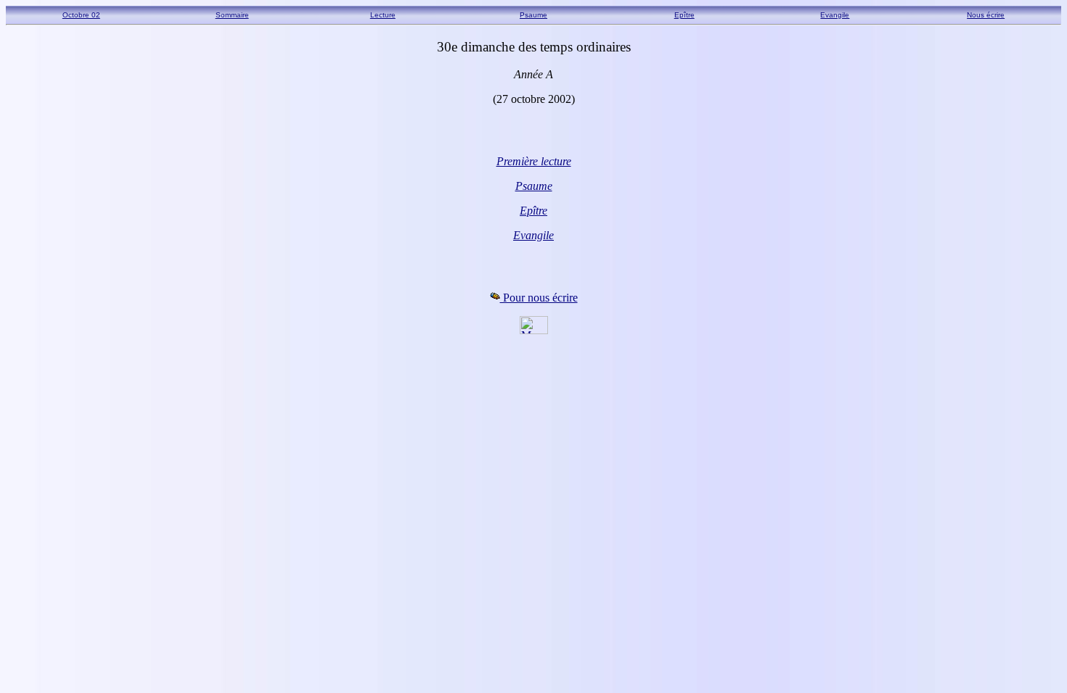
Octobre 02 (81, 15)
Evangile (834, 15)
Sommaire (232, 15)
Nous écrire (986, 15)
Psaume (533, 15)
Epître (684, 15)
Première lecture (533, 161)
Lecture (383, 15)
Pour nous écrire (539, 297)
